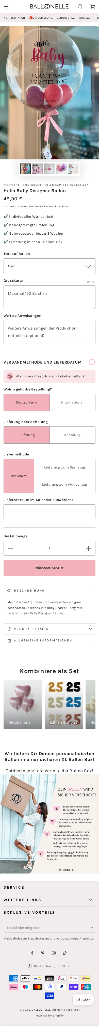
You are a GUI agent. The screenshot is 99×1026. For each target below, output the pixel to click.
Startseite (12, 184)
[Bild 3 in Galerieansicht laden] (49, 168)
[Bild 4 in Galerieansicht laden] (61, 168)
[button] (80, 6)
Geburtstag (66, 17)
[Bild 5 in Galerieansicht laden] (73, 168)
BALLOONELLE (41, 1009)
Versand (23, 206)
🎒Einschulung (41, 17)
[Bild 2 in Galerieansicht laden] (37, 168)
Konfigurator (14, 17)
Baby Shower (32, 184)
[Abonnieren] (92, 927)
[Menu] (6, 6)
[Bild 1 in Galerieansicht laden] (25, 168)
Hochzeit (86, 17)
